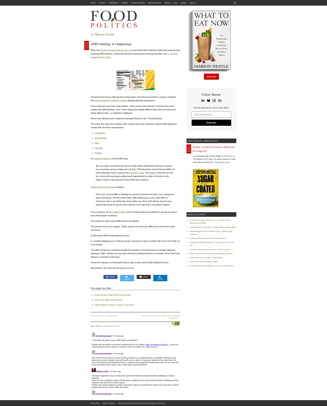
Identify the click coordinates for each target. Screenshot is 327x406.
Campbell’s (100, 133)
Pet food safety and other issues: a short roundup (210, 249)
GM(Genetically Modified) (104, 326)
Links (183, 3)
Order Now (211, 76)
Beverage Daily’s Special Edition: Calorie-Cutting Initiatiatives (160, 316)
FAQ (175, 3)
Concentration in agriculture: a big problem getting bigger (213, 227)
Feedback (113, 3)
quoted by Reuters (102, 159)
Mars (97, 143)
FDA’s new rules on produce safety (204, 262)
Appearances (154, 3)
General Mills (101, 138)
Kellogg (98, 153)
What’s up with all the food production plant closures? (211, 254)
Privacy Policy (95, 403)
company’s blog (137, 173)
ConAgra (99, 148)
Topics (102, 3)
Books (125, 3)
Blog (93, 3)
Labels (117, 326)
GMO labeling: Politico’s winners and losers (114, 305)
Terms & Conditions (109, 403)
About (193, 3)
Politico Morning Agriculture (103, 187)
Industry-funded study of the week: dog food (208, 238)
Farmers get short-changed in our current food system (212, 266)
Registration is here (222, 162)
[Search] (235, 3)
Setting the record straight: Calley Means (206, 257)
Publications (138, 3)
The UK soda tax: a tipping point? (105, 315)
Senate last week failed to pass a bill (116, 50)
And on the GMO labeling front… (109, 300)
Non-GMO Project (117, 212)
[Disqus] (135, 363)
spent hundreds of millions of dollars (111, 100)
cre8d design (161, 403)
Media (168, 3)
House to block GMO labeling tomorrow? (113, 295)
